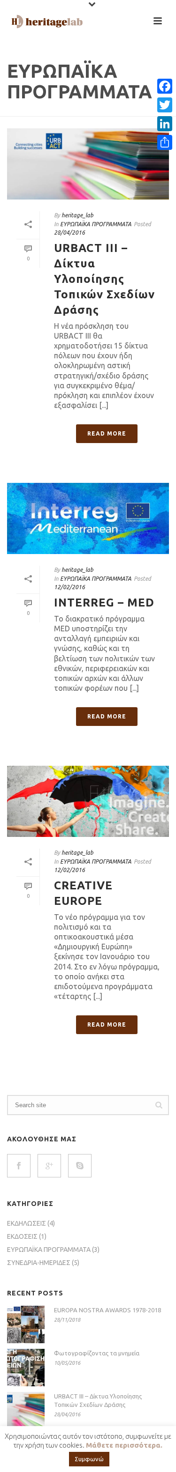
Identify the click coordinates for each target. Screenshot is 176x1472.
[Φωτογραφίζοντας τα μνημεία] (26, 1367)
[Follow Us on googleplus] (49, 1165)
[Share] (164, 142)
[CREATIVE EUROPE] (88, 801)
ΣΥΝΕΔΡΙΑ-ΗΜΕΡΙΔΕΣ (38, 1262)
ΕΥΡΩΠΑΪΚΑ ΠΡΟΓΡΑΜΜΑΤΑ (95, 224)
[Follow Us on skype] (80, 1165)
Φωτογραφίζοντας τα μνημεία (96, 1353)
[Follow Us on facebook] (19, 1165)
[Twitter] (164, 105)
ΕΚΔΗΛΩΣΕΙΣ (26, 1223)
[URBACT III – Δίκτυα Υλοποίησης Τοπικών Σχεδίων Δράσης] (88, 164)
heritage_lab (77, 215)
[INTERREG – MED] (88, 518)
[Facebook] (164, 86)
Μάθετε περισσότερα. (124, 1445)
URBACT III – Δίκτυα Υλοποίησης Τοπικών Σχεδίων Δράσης (104, 279)
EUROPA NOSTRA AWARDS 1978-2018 (107, 1310)
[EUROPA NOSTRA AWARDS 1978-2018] (26, 1324)
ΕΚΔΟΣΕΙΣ (22, 1236)
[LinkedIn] (164, 123)
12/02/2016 (69, 587)
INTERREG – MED (104, 602)
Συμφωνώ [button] (89, 1459)
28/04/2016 (69, 232)
